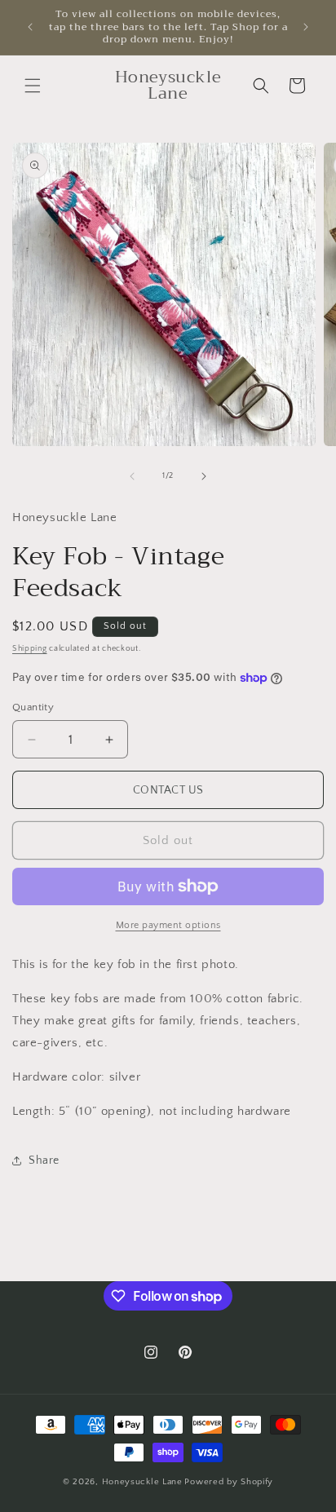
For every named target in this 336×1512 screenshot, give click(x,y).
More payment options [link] (168, 925)
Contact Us (168, 790)
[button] (33, 86)
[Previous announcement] (30, 27)
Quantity (33, 707)
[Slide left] (132, 476)
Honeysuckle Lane (142, 1482)
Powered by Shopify (228, 1482)
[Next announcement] (306, 27)
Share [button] (44, 1160)
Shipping (29, 648)
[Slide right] (204, 476)
